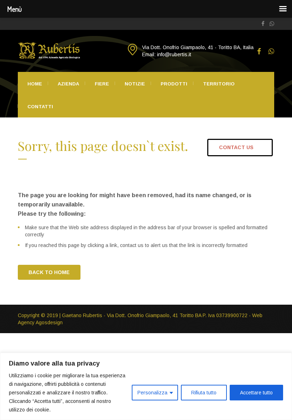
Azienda (68, 83)
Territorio (219, 83)
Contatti (40, 106)
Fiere (102, 83)
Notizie (135, 83)
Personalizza (152, 392)
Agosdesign (49, 322)
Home (34, 83)
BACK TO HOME (49, 272)
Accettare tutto (256, 392)
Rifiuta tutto (204, 392)
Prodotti (174, 83)
